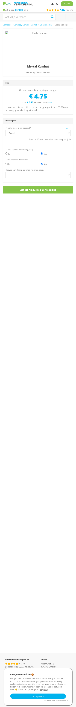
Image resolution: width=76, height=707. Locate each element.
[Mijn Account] (52, 4)
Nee (45, 153)
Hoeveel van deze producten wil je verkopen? (24, 170)
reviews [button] (66, 9)
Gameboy (7, 24)
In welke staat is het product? (18, 128)
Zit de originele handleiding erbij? (19, 149)
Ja (9, 153)
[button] (29, 159)
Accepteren (38, 696)
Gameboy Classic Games (41, 24)
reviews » (26, 666)
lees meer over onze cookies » (56, 700)
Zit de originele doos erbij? (16, 159)
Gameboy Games (21, 24)
